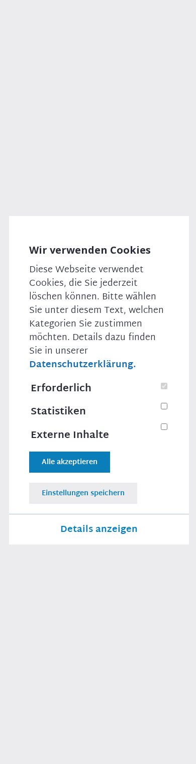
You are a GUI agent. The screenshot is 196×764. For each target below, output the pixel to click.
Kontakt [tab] (31, 647)
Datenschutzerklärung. (82, 364)
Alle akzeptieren (69, 462)
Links (131, 748)
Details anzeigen (98, 529)
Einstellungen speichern (82, 493)
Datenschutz (85, 718)
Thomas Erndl (96, 595)
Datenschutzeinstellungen (65, 748)
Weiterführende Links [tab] (52, 685)
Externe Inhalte (69, 435)
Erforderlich (60, 388)
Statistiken (57, 411)
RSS (156, 748)
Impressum (32, 718)
